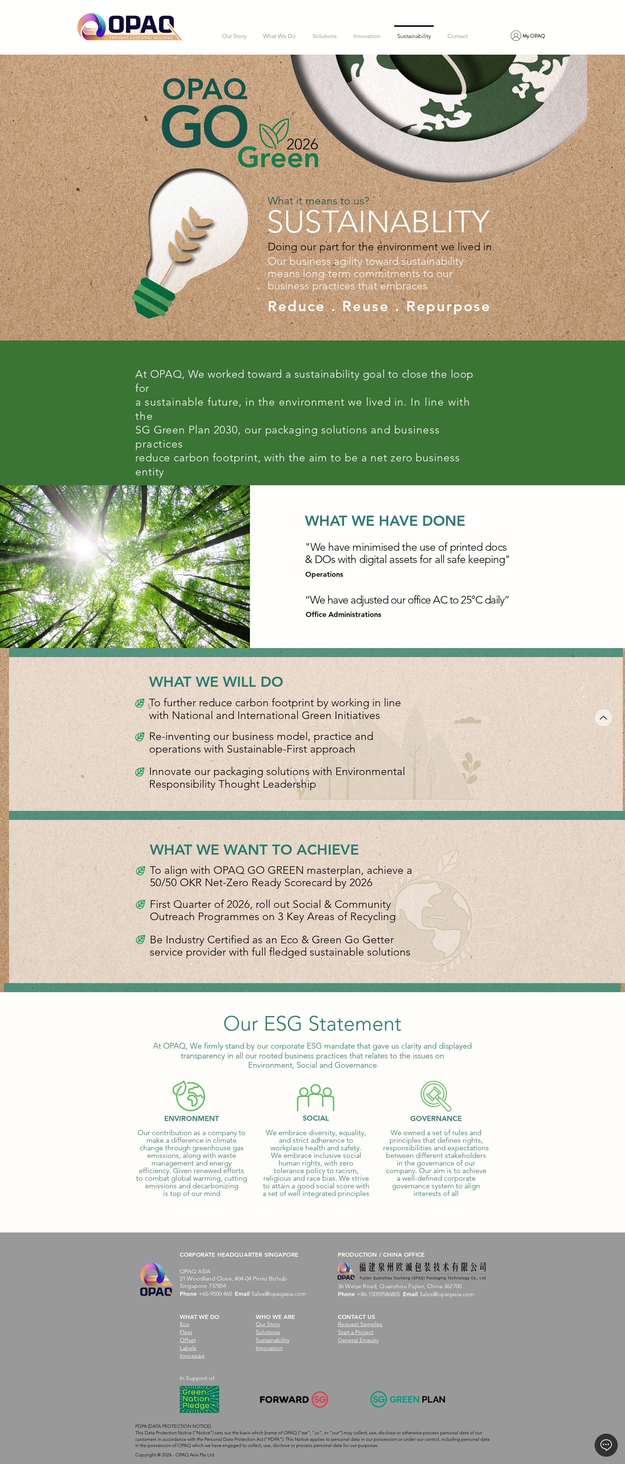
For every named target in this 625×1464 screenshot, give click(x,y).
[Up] (603, 717)
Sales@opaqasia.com (278, 1293)
